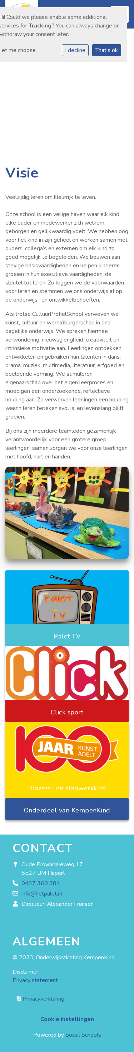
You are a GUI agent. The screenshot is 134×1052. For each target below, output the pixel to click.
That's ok (106, 50)
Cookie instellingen (67, 1019)
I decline (75, 50)
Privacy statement (35, 980)
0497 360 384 (40, 883)
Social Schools (83, 1035)
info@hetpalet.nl (41, 894)
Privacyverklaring (42, 999)
